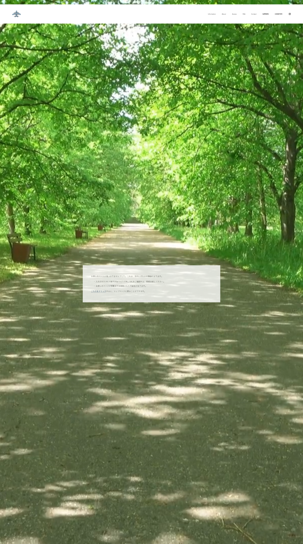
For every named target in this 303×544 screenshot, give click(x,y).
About (224, 14)
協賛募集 (266, 14)
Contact (253, 14)
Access (234, 14)
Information (212, 14)
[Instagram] (290, 14)
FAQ (244, 14)
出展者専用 (278, 14)
